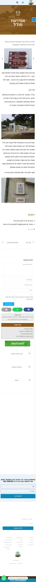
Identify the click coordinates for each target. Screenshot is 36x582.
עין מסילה (13, 83)
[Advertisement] (18, 416)
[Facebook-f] (24, 567)
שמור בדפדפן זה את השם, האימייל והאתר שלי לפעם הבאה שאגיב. (19, 298)
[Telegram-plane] (12, 567)
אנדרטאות (30, 229)
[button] (23, 2)
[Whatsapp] (18, 567)
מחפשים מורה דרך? (18, 580)
